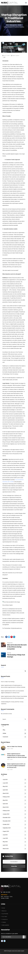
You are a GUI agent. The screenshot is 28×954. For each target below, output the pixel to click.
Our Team (4, 916)
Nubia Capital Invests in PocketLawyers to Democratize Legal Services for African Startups (13, 686)
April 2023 (14, 845)
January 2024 (14, 814)
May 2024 (14, 800)
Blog (14, 730)
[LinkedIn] (14, 637)
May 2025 (14, 786)
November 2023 (14, 821)
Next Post (9, 652)
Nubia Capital (15, 55)
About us (4, 911)
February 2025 (14, 796)
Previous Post (9, 642)
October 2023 (14, 824)
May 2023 (14, 841)
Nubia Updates (13, 25)
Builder (19, 25)
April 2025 (14, 790)
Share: (2, 637)
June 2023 (14, 838)
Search (3, 665)
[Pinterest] (11, 637)
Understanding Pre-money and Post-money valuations (12, 702)
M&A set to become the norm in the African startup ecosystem (17, 647)
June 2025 (14, 783)
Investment (14, 736)
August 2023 (14, 831)
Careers (4, 922)
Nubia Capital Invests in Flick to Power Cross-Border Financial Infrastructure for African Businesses (14, 697)
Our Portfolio (5, 913)
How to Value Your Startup (7, 681)
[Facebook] (6, 637)
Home (7, 25)
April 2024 (14, 803)
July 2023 (14, 834)
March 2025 (14, 793)
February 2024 (14, 810)
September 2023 (14, 828)
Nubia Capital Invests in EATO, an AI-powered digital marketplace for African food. (12, 691)
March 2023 (14, 848)
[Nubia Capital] (9, 2)
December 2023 (14, 817)
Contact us (4, 919)
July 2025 (14, 779)
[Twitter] (9, 637)
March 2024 (14, 807)
